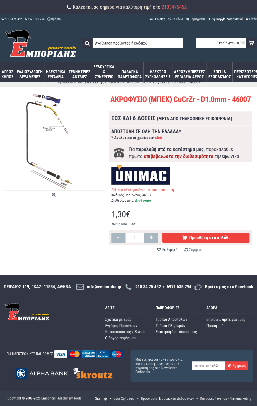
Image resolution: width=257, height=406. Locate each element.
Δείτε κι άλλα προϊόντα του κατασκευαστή (142, 190)
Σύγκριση (196, 250)
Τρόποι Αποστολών (171, 319)
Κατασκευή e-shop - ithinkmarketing (225, 398)
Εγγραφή (239, 366)
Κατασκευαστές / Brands (125, 331)
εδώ (158, 137)
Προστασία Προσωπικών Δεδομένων (167, 398)
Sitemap (101, 398)
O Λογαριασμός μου (120, 338)
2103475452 (174, 7)
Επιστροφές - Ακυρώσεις (176, 331)
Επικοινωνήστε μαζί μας (225, 319)
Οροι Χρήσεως (124, 398)
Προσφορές (216, 325)
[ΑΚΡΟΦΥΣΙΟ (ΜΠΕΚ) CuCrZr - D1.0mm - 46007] (54, 141)
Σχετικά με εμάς (118, 319)
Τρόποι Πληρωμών (170, 325)
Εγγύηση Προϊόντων (121, 325)
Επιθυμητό (169, 250)
